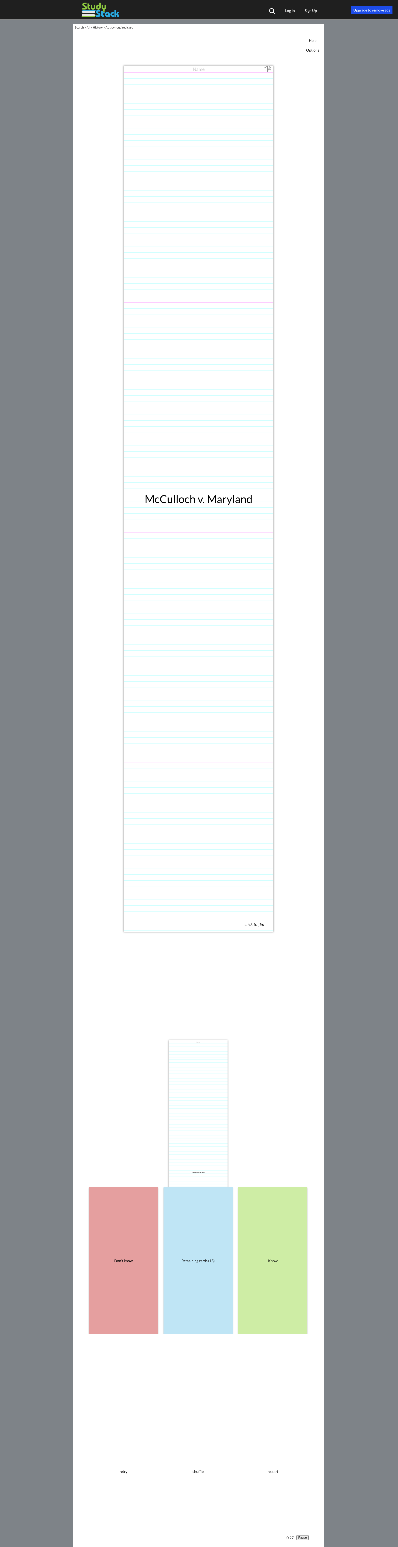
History (98, 27)
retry (123, 1471)
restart (272, 1471)
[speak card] (267, 71)
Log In (290, 10)
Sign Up (311, 10)
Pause (302, 1537)
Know (273, 1260)
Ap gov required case (119, 27)
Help (312, 40)
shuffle (198, 1471)
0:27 (290, 1537)
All (88, 27)
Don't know (123, 1260)
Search (79, 27)
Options (312, 50)
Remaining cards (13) (198, 1260)
